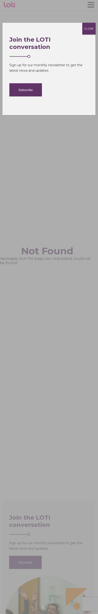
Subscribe (25, 90)
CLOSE (89, 28)
